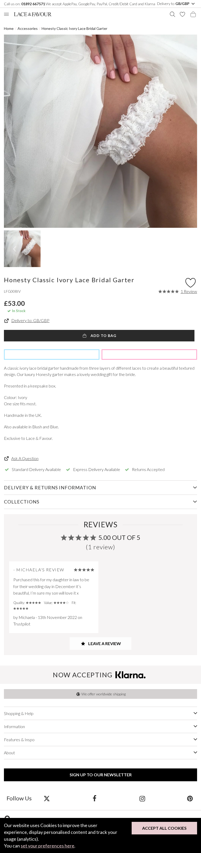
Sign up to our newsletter (101, 774)
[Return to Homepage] (33, 14)
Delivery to (173, 3)
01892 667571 (33, 4)
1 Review (189, 291)
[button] (14, 249)
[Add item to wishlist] (190, 281)
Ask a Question (24, 458)
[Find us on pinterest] (189, 798)
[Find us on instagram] (142, 798)
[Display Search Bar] (172, 14)
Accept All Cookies (164, 828)
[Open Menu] (6, 14)
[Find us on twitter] (46, 798)
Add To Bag (103, 335)
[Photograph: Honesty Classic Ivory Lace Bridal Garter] (100, 131)
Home (9, 28)
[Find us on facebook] (94, 798)
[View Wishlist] (182, 14)
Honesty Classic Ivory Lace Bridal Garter (74, 28)
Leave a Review (104, 643)
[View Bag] (193, 14)
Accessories (28, 28)
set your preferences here (47, 846)
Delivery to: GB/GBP (30, 320)
